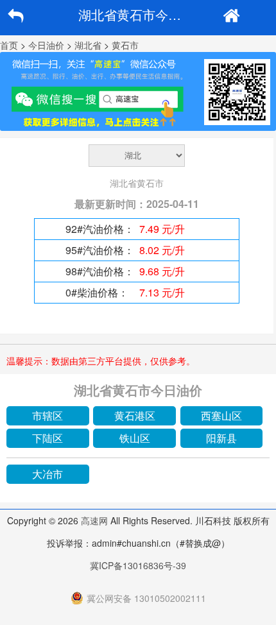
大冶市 (47, 474)
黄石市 (125, 45)
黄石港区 (134, 415)
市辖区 (47, 415)
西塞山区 (221, 415)
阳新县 (221, 438)
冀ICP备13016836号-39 (138, 565)
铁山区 (134, 438)
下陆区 (47, 438)
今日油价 (46, 45)
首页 (9, 45)
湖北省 (87, 45)
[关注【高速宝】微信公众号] (138, 91)
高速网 (94, 520)
